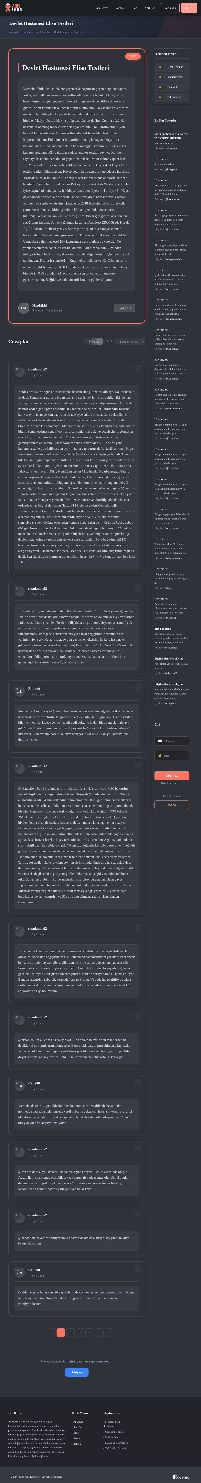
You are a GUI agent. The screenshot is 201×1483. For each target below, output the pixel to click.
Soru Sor (77, 1427)
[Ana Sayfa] (13, 8)
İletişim (77, 1443)
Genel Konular (42, 31)
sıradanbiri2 (37, 369)
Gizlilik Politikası (114, 1431)
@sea (168, 588)
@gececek (171, 617)
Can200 (34, 1083)
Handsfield (39, 305)
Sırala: (110, 341)
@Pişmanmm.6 (172, 199)
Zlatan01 (35, 689)
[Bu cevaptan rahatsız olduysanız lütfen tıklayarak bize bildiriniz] (138, 368)
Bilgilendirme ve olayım (168, 658)
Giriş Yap (77, 1372)
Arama (76, 1438)
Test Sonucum (162, 628)
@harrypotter (171, 169)
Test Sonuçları (170, 97)
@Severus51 (171, 647)
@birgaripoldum (174, 259)
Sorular (27, 31)
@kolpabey (170, 703)
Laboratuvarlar (171, 77)
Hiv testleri (161, 159)
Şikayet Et (125, 308)
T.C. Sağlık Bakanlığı (116, 1448)
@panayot (172, 148)
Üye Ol (172, 804)
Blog (76, 1432)
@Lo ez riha (172, 229)
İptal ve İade (111, 1437)
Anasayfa (14, 31)
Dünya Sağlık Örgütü (116, 1442)
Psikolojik (168, 87)
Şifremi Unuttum (171, 796)
